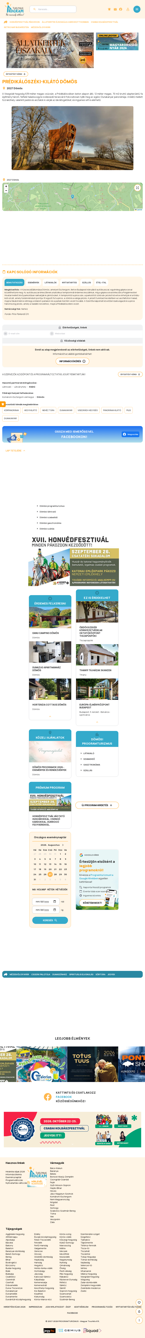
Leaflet (139, 209)
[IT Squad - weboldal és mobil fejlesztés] (92, 1330)
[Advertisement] (72, 479)
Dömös (18, 88)
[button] (72, 196)
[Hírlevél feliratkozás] (109, 9)
